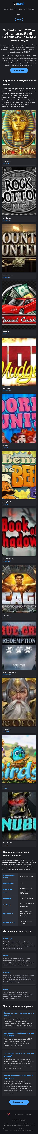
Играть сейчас (19, 70)
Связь (20, 9)
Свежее (12, 9)
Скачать (31, 9)
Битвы (19, 14)
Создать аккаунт (19, 1102)
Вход (19, 19)
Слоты (6, 9)
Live (25, 9)
